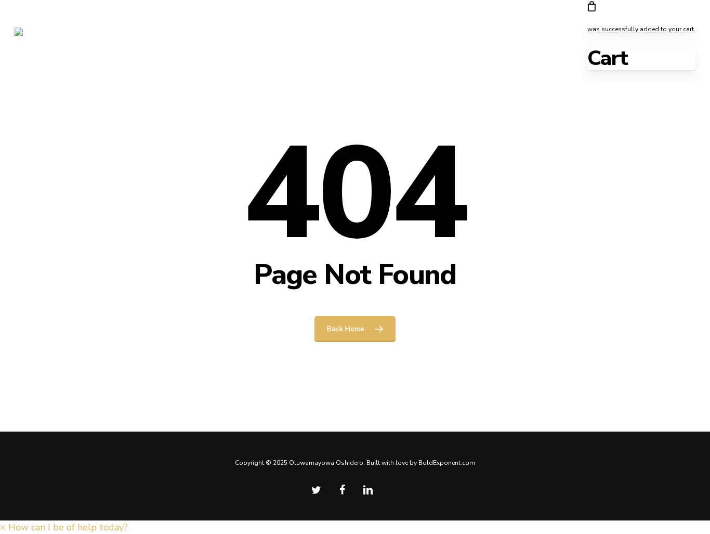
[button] (64, 527)
